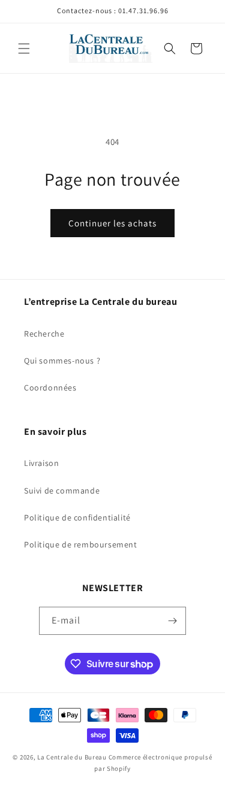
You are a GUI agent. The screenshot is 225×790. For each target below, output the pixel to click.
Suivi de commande (62, 490)
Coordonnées (50, 387)
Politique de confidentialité (77, 517)
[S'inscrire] (172, 621)
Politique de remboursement (80, 544)
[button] (24, 48)
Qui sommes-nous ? (62, 360)
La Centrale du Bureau (72, 757)
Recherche (44, 333)
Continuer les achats (112, 223)
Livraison (41, 463)
